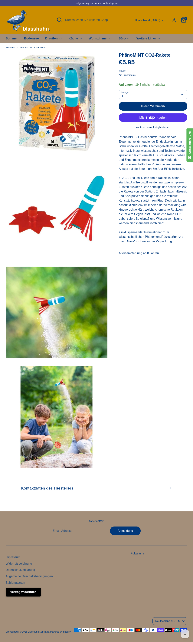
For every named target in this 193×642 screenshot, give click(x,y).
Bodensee (31, 38)
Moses (122, 70)
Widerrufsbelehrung (19, 563)
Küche (74, 38)
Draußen (51, 38)
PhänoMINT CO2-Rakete (32, 47)
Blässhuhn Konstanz (38, 631)
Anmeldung (125, 530)
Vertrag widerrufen (23, 592)
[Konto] (174, 20)
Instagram (112, 3)
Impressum (13, 557)
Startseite (10, 47)
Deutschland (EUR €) (147, 20)
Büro (122, 38)
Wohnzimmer (98, 38)
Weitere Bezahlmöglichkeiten (153, 127)
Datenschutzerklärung (20, 569)
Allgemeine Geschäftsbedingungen (29, 576)
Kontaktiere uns (189, 143)
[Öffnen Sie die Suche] (59, 20)
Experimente (129, 75)
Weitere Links (146, 38)
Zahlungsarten (15, 582)
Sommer (12, 38)
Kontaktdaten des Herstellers (47, 488)
